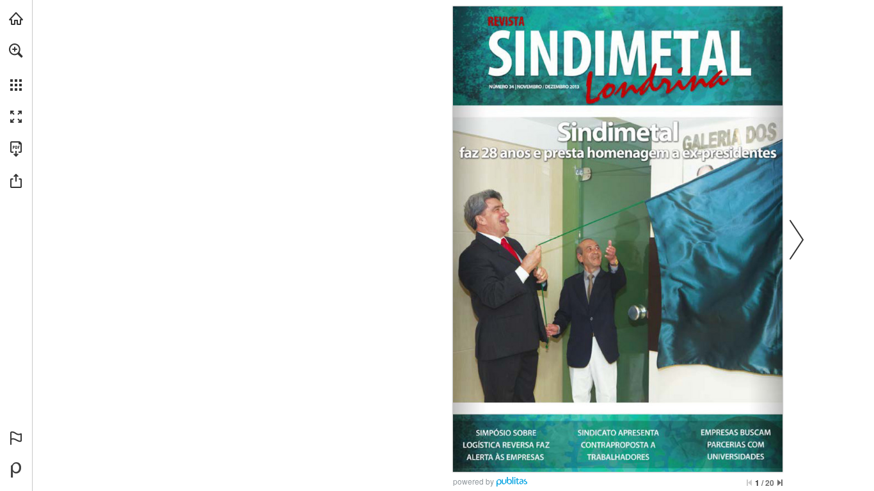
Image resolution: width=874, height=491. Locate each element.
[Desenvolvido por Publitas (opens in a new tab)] (16, 470)
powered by (473, 481)
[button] (16, 50)
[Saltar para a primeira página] (749, 482)
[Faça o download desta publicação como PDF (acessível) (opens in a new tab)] (16, 149)
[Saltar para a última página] (780, 482)
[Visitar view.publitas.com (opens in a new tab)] (16, 19)
